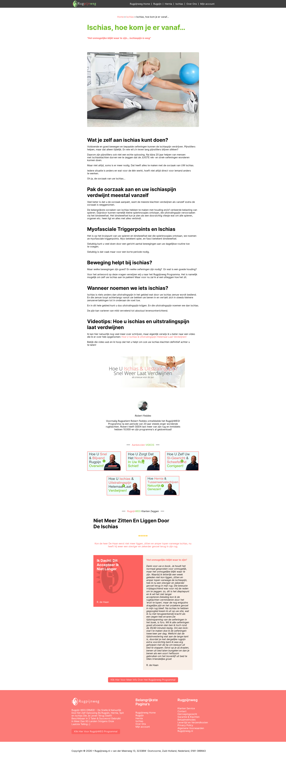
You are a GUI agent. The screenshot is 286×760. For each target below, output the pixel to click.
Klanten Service (186, 708)
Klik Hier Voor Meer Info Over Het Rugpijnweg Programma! (143, 679)
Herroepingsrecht (187, 714)
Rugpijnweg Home (140, 3)
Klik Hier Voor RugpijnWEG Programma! (96, 731)
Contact (182, 711)
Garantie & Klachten (189, 716)
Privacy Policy (185, 725)
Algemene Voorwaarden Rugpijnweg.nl (191, 729)
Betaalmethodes (187, 719)
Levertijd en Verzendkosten (193, 722)
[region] (29, 745)
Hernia (168, 3)
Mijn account (207, 3)
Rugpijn (157, 3)
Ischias (179, 3)
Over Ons (191, 3)
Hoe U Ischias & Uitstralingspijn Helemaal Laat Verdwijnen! (154, 336)
